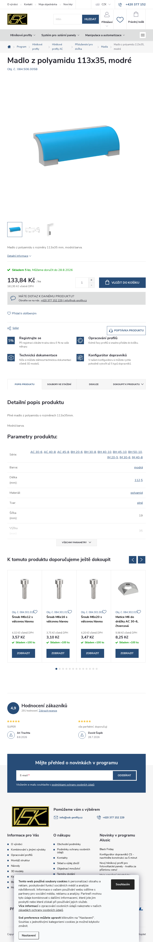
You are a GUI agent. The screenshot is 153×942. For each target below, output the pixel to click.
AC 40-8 (50, 452)
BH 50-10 (135, 452)
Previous (132, 559)
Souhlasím (123, 884)
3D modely (17, 871)
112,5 (139, 480)
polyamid (137, 493)
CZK (104, 4)
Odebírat (124, 775)
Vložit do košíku (125, 283)
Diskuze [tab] (94, 384)
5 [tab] (70, 669)
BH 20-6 (77, 452)
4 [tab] (66, 669)
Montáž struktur (20, 860)
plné (140, 503)
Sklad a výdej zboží (68, 863)
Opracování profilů (21, 855)
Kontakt (28, 4)
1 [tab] (56, 669)
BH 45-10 (120, 452)
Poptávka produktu (129, 330)
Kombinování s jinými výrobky (28, 849)
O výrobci (12, 4)
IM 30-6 (125, 457)
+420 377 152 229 (113, 817)
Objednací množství (68, 868)
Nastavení (29, 935)
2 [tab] (60, 669)
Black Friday (107, 849)
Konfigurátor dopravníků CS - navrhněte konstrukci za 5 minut (118, 856)
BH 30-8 (90, 452)
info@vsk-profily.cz (71, 817)
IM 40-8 (137, 457)
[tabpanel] (24, 616)
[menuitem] (22, 35)
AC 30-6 (36, 452)
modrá (138, 467)
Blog (13, 882)
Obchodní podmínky (69, 844)
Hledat (90, 19)
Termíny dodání (66, 874)
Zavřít (28, 327)
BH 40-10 (104, 452)
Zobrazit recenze (48, 710)
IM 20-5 (112, 457)
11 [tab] (90, 669)
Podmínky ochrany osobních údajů (73, 851)
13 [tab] (97, 669)
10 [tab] (87, 669)
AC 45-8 (63, 452)
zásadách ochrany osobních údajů (40, 910)
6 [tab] (73, 669)
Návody (15, 865)
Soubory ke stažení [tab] (59, 384)
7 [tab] (76, 669)
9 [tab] (83, 669)
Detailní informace (17, 256)
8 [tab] (80, 669)
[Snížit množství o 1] (91, 285)
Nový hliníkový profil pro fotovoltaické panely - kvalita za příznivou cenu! (118, 866)
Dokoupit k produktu (126, 384)
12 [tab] (93, 669)
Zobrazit (23, 653)
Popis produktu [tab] (25, 384)
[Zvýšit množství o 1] (91, 280)
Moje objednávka (48, 4)
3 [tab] (63, 669)
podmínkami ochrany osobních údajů (73, 784)
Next (141, 559)
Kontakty (62, 857)
